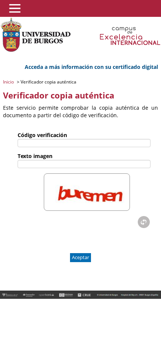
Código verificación (42, 135)
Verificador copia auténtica (47, 82)
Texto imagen (35, 156)
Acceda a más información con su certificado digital (91, 66)
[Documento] (144, 222)
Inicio (9, 82)
